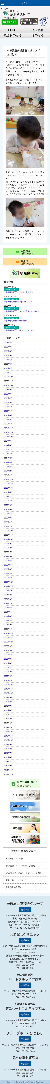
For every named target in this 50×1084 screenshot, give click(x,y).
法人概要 (37, 30)
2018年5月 (8, 757)
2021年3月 (8, 620)
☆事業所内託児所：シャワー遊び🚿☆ (18, 292)
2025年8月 (8, 394)
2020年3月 (8, 671)
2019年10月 (8, 693)
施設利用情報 (12, 35)
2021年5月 (8, 612)
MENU (25, 3)
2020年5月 (8, 663)
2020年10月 (8, 642)
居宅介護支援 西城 (14, 887)
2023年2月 (8, 522)
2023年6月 (8, 505)
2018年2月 (8, 765)
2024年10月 (8, 436)
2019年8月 (8, 701)
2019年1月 (8, 727)
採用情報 (37, 35)
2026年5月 (8, 355)
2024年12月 (8, 428)
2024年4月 (8, 462)
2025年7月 (8, 398)
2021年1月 (8, 629)
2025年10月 (8, 385)
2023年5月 (8, 509)
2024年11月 (8, 432)
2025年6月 (8, 402)
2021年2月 (8, 624)
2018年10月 (8, 740)
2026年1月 (8, 372)
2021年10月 (8, 590)
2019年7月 (8, 706)
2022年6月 (8, 556)
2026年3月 (8, 364)
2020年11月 (8, 637)
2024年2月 (8, 471)
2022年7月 (8, 552)
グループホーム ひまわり (17, 880)
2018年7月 (8, 753)
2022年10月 (8, 539)
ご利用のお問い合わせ (27, 252)
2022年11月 (8, 535)
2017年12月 (8, 770)
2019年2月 (8, 723)
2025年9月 (8, 389)
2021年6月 (8, 607)
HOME (12, 30)
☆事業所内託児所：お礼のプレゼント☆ (19, 330)
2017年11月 (8, 774)
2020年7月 (8, 654)
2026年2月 (8, 368)
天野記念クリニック (14, 858)
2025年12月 (8, 376)
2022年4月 (8, 565)
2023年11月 (8, 483)
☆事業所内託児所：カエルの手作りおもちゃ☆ (21, 311)
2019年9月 (8, 697)
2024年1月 (8, 475)
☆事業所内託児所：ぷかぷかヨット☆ (18, 301)
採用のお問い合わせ (27, 262)
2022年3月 (8, 569)
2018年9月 (8, 744)
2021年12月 (8, 582)
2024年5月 (8, 458)
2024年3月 (8, 466)
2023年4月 (8, 513)
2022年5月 (8, 560)
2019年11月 (8, 689)
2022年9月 (8, 543)
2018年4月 (8, 761)
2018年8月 (8, 748)
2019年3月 (8, 718)
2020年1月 (8, 680)
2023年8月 (8, 496)
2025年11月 (8, 381)
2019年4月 (8, 714)
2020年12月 (8, 633)
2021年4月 (8, 616)
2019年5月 (8, 710)
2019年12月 (8, 684)
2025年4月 (8, 411)
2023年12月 (8, 479)
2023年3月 (8, 518)
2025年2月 (8, 419)
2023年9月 (8, 492)
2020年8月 (8, 650)
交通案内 (25, 909)
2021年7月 (8, 603)
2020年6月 (8, 659)
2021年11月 (8, 586)
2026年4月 (8, 359)
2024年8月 (8, 445)
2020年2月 (8, 676)
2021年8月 (8, 599)
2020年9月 (8, 646)
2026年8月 (8, 342)
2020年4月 (8, 667)
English (6, 8)
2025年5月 (8, 406)
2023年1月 (8, 526)
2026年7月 (8, 347)
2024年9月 (8, 441)
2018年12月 (8, 731)
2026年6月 (8, 351)
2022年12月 (8, 530)
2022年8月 (8, 547)
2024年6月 (8, 453)
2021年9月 (8, 595)
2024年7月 (8, 449)
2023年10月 (8, 488)
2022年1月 (8, 577)
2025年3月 (8, 415)
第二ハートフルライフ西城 (23, 872)
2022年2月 (8, 573)
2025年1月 (8, 424)
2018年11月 (8, 736)
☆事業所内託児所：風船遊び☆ (16, 320)
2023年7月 (8, 500)
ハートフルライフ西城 (20, 865)
